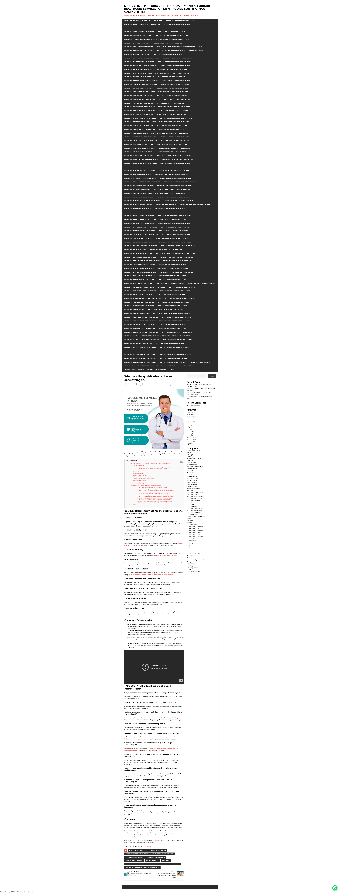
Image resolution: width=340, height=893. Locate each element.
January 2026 (190, 414)
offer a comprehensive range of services (164, 555)
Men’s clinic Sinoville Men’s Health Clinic (171, 294)
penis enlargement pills (193, 534)
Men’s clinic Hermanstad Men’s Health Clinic (139, 152)
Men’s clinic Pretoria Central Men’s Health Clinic (178, 246)
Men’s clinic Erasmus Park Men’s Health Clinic (140, 118)
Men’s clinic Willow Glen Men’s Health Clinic (175, 355)
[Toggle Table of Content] (180, 461)
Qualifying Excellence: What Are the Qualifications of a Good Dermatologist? (150, 463)
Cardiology (190, 456)
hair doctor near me (192, 468)
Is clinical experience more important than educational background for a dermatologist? (157, 490)
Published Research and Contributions (143, 477)
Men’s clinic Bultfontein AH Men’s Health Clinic (140, 65)
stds (188, 558)
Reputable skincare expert (171, 864)
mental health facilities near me (196, 516)
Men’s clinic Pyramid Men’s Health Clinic (177, 261)
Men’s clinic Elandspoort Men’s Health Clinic (174, 107)
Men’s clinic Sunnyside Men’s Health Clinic (172, 306)
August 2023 (190, 444)
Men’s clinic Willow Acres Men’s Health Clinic (140, 355)
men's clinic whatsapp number (195, 498)
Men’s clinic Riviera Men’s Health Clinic (172, 276)
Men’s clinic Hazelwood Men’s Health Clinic (172, 144)
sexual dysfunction (192, 550)
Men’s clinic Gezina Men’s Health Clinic (172, 129)
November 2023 (191, 440)
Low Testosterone (192, 480)
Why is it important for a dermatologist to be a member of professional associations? (156, 496)
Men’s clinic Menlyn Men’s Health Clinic (138, 208)
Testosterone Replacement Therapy (197, 560)
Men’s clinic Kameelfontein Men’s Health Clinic (140, 163)
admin (139, 384)
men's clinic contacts (171, 384)
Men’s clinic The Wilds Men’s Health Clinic (176, 317)
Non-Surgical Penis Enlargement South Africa (199, 384)
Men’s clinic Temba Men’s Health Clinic (137, 309)
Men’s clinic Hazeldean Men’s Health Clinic (139, 144)
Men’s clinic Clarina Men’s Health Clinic (138, 73)
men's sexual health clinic (194, 512)
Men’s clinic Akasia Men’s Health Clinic (177, 24)
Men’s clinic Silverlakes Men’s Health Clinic (175, 291)
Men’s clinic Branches (196, 50)
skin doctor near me (163, 386)
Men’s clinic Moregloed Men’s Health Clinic (139, 223)
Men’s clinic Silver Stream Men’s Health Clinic (140, 291)
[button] (335, 888)
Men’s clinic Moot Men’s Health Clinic (173, 219)
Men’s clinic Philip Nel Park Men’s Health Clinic (174, 242)
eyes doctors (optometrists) (195, 466)
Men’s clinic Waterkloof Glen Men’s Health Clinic (141, 336)
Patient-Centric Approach (140, 480)
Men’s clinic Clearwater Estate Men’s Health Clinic (173, 73)
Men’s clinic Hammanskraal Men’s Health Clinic (140, 140)
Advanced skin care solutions (138, 850)
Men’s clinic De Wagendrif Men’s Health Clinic (173, 88)
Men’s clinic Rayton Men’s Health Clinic (173, 264)
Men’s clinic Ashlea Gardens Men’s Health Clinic (172, 35)
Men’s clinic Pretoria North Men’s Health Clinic (179, 253)
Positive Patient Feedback (140, 475)
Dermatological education (134, 857)
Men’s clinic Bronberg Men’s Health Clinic (168, 54)
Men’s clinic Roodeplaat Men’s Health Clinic (139, 279)
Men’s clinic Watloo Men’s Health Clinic (138, 343)
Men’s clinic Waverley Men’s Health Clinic (170, 343)
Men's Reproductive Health (194, 510)
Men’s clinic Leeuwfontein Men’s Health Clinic (180, 182)
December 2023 (191, 438)
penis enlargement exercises (195, 530)
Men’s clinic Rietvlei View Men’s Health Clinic (139, 276)
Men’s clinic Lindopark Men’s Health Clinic (139, 186)
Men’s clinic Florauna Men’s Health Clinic (138, 125)
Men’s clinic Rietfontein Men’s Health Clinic (139, 268)
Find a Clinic (158, 20)
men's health (132, 386)
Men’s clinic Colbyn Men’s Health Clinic (171, 77)
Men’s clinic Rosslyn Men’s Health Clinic (170, 283)
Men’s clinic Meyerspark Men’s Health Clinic (170, 208)
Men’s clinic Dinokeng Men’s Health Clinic (138, 95)
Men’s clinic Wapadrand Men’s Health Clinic (177, 332)
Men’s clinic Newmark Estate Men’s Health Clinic (141, 234)
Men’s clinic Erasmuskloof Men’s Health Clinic (175, 118)
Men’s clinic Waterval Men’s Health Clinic (177, 340)
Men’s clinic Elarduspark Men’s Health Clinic (139, 110)
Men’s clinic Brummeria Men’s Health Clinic (139, 62)
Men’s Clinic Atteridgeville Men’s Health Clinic (140, 39)
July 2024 (189, 428)
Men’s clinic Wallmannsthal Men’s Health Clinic (141, 332)
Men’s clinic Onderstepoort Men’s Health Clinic (172, 238)
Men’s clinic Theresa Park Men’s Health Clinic (140, 321)
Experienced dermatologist (134, 860)
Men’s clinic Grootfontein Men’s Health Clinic (140, 137)
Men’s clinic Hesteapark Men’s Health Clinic (174, 152)
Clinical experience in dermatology (162, 854)
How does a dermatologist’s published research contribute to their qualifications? (155, 498)
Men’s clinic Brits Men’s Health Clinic (137, 54)
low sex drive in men (192, 478)
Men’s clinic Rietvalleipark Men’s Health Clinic (140, 272)
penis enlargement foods (194, 532)
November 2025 (191, 416)
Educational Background (140, 470)
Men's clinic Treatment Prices (195, 496)
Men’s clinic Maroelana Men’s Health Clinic (179, 201)
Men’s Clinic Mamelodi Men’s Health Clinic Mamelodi (142, 201)
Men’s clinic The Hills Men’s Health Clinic (168, 309)
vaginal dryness (191, 566)
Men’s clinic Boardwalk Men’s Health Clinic (169, 43)
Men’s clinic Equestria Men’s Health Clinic (171, 114)
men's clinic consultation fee (158, 384)
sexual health (190, 552)
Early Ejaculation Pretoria (166, 366)
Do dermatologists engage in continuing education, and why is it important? (155, 502)
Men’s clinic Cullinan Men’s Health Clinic (176, 80)
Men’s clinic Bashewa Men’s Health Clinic (174, 39)
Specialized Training (139, 473)
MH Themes (148, 887)
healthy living (190, 470)
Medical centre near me (193, 488)
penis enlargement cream (194, 528)
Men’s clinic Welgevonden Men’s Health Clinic (140, 351)
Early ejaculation (191, 462)
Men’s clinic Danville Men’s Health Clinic (175, 84)
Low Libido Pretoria (187, 366)
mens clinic (165, 860)
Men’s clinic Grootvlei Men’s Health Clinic (174, 137)
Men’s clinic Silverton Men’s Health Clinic (138, 294)
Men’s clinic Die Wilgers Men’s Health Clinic (173, 92)
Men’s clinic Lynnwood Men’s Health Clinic (170, 193)
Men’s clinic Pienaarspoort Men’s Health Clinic (140, 246)
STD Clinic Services (192, 386)
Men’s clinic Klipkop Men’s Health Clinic (138, 174)
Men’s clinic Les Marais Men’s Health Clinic (181, 20)
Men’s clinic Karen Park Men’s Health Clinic (175, 163)
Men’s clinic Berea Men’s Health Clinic (137, 43)
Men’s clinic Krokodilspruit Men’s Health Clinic (171, 174)
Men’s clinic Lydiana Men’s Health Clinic (138, 193)
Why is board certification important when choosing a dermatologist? (153, 487)
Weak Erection (191, 570)
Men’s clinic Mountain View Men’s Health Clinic (140, 227)
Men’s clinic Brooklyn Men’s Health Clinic (177, 58)
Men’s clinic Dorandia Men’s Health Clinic (138, 103)
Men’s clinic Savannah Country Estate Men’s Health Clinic (144, 287)
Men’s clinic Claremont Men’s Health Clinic (172, 69)
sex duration (190, 548)
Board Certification (139, 465)
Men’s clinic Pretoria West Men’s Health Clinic (140, 257)
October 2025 (191, 418)
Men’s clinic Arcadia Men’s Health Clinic (138, 35)
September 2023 (191, 442)
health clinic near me (152, 860)
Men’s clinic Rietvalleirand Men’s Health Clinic (176, 272)
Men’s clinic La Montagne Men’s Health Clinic (176, 178)
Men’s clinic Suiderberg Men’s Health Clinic (139, 306)
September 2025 (191, 420)
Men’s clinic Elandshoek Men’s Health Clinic (139, 107)
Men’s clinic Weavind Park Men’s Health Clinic (140, 347)
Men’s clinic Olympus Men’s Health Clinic (138, 238)
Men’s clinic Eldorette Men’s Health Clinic (173, 110)
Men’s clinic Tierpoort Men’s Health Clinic (174, 321)
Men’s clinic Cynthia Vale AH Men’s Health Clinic (140, 84)
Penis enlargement (192, 524)
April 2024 (189, 430)
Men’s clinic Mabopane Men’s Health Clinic (139, 197)
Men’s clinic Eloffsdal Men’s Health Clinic (138, 114)
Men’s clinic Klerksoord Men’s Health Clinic (174, 171)
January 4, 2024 (131, 384)
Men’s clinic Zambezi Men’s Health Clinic (173, 362)
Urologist (189, 562)
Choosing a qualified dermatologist (137, 854)
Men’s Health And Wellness (200, 362)
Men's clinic (147, 384)
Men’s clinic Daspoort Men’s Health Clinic (138, 88)
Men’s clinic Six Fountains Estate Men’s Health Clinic (142, 298)
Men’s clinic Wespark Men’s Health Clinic (174, 351)
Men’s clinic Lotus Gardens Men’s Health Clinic (140, 189)
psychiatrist (190, 546)
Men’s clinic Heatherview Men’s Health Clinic (174, 148)
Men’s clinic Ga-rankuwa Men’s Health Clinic (172, 125)
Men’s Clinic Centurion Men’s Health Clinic (176, 65)
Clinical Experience (138, 471)
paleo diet (189, 522)
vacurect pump (191, 564)
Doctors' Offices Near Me (194, 459)
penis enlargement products (195, 536)
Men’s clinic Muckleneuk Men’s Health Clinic (176, 227)
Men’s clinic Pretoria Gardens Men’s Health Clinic (141, 253)
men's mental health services (195, 508)
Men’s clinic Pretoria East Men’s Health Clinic (166, 249)
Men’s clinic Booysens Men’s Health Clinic (138, 50)
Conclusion (133, 504)
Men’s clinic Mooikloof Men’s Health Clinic (139, 216)
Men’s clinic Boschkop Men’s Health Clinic (171, 50)
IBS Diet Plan (190, 472)
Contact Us (146, 20)
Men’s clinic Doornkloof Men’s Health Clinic (139, 99)
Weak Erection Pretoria (145, 366)
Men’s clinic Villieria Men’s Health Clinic (173, 328)
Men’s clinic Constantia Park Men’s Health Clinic (141, 80)
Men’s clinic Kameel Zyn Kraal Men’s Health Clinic (141, 159)
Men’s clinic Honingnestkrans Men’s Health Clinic (174, 155)
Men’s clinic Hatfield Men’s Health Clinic (175, 140)
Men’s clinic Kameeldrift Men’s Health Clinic (177, 159)
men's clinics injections (193, 500)
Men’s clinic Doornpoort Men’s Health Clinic (174, 99)
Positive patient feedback (152, 864)
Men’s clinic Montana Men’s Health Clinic (138, 212)
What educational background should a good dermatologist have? (152, 489)
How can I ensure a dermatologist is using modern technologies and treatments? (155, 501)
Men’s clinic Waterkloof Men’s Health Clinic (177, 336)
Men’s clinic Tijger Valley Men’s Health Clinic (139, 324)
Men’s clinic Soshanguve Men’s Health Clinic (180, 298)
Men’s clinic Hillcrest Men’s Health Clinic (138, 155)
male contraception (192, 484)
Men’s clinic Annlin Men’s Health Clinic (171, 32)
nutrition (189, 518)
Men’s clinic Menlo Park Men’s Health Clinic (195, 204)
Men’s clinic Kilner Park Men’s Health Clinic (139, 167)
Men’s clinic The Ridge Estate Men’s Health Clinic (141, 317)
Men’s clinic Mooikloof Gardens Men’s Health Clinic (142, 24)
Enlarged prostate (192, 464)
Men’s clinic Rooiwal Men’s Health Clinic (172, 279)
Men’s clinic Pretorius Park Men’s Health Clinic (176, 257)
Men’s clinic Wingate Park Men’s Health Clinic (140, 358)
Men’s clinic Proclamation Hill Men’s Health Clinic (142, 261)
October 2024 (191, 422)
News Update (128, 366)
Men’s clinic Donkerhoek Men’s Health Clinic (172, 95)
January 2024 (190, 436)
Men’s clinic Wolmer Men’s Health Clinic (173, 358)
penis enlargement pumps (194, 538)
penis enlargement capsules (195, 526)
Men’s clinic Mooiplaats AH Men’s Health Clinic (140, 219)
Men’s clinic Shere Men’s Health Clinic (181, 287)
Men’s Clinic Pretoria (131, 20)
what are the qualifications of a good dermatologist (142, 867)
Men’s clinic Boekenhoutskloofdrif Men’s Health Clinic (182, 47)
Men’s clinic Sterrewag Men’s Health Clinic (139, 302)
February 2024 (191, 434)
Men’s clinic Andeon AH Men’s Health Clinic (139, 32)
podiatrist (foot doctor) (193, 542)
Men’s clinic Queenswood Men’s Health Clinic (139, 264)
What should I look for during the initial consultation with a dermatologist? (154, 499)
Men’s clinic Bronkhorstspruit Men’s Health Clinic (141, 58)
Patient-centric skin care (133, 864)
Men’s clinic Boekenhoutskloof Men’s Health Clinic (142, 47)
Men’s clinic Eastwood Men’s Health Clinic (171, 103)
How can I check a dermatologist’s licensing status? (149, 492)
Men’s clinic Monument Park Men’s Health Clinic (173, 212)
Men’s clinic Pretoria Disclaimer (135, 249)
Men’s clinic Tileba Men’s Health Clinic (172, 324)
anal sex (189, 452)
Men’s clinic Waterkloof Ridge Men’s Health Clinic (141, 340)
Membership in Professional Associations (144, 478)
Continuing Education (139, 482)
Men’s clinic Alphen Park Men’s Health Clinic (139, 28)
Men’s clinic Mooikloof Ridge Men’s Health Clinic (174, 216)
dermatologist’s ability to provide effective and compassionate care (151, 574)
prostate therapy (191, 544)
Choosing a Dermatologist (137, 484)
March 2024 (190, 432)
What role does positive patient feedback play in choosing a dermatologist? (154, 495)
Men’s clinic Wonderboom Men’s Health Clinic (140, 362)
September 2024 (191, 424)
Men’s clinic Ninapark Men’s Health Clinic (176, 234)
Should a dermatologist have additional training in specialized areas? (153, 493)
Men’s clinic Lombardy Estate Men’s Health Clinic (174, 186)
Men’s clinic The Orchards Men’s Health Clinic (175, 313)
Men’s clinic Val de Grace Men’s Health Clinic (139, 328)
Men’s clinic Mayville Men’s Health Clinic (138, 204)
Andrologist (190, 455)
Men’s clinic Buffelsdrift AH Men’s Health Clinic (174, 62)
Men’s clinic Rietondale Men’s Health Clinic (173, 268)
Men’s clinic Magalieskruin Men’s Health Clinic (173, 197)
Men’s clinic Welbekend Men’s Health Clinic (174, 347)
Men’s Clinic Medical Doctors (166, 204)
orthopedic (190, 520)
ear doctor (190, 460)
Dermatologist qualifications (155, 857)
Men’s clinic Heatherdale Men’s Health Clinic (139, 148)
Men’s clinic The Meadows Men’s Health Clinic (140, 313)
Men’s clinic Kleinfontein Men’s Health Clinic (139, 171)
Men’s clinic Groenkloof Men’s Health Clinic (172, 133)
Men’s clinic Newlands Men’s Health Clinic (173, 231)
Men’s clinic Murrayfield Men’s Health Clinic (139, 231)
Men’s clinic (127, 831)
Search (212, 376)
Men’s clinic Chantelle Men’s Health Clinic (139, 69)
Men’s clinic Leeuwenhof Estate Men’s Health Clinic (142, 182)
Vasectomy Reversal (192, 568)
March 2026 (190, 412)
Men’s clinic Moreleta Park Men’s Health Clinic (174, 223)
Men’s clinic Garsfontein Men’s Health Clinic (139, 129)
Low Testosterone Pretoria (134, 370)
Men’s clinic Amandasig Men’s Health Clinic (174, 28)
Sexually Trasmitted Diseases (195, 554)
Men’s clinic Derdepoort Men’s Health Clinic (139, 92)
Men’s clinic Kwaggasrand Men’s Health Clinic (140, 178)
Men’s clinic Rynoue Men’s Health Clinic (201, 283)
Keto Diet (189, 474)
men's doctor (190, 502)
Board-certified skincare (158, 850)
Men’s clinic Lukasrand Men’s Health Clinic (175, 189)
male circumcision (192, 482)
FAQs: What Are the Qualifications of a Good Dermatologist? (145, 485)
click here (148, 846)
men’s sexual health (138, 837)
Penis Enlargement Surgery (194, 540)
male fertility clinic (192, 486)
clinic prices (161, 840)
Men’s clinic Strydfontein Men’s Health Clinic (173, 302)
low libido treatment (192, 476)
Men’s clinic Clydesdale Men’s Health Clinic (139, 77)
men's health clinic (142, 386)
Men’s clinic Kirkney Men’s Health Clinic (171, 167)
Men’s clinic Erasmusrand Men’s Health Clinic (140, 122)
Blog (172, 370)
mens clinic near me (152, 386)
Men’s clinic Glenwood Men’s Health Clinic (139, 133)
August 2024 (190, 426)
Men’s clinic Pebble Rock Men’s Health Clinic (139, 242)
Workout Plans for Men (193, 572)
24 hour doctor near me (193, 451)
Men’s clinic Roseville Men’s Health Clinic (138, 283)
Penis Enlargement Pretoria (157, 370)
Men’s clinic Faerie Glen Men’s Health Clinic (174, 122)
